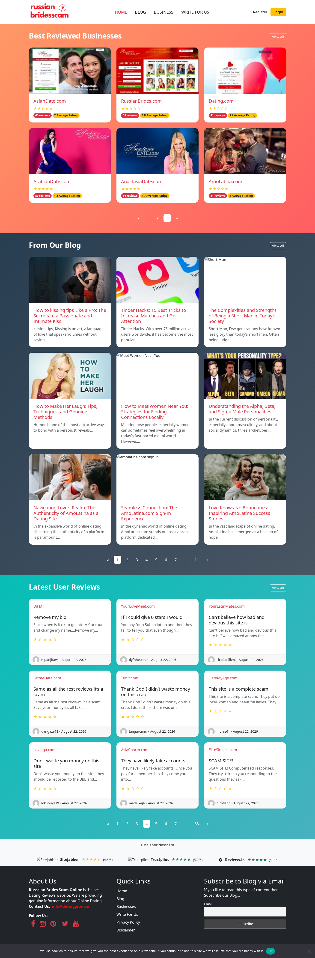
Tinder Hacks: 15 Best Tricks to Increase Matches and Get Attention (153, 315)
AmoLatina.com (225, 181)
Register (260, 12)
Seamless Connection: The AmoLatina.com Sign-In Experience (149, 513)
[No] (309, 951)
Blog (120, 898)
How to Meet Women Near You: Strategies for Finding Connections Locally (154, 411)
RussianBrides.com (141, 101)
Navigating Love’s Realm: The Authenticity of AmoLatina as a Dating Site (65, 513)
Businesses (126, 906)
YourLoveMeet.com (138, 606)
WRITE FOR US (195, 12)
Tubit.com (129, 677)
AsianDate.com (49, 101)
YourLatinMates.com (227, 606)
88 (197, 823)
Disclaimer (125, 930)
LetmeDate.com (47, 677)
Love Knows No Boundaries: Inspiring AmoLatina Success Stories (239, 513)
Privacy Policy (128, 922)
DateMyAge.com (223, 677)
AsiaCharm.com (135, 749)
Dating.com (221, 101)
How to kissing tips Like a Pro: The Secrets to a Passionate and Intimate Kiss (69, 315)
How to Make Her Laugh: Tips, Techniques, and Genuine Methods (65, 411)
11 (197, 559)
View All (278, 37)
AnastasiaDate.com (142, 181)
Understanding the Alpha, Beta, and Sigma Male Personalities (242, 409)
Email (208, 904)
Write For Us (127, 914)
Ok (270, 951)
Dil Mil (38, 606)
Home (121, 890)
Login (278, 12)
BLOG (140, 12)
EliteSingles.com (223, 749)
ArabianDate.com (52, 181)
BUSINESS (163, 12)
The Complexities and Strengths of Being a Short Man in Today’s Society (243, 315)
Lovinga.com (44, 749)
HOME (121, 12)
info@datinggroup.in (71, 906)
